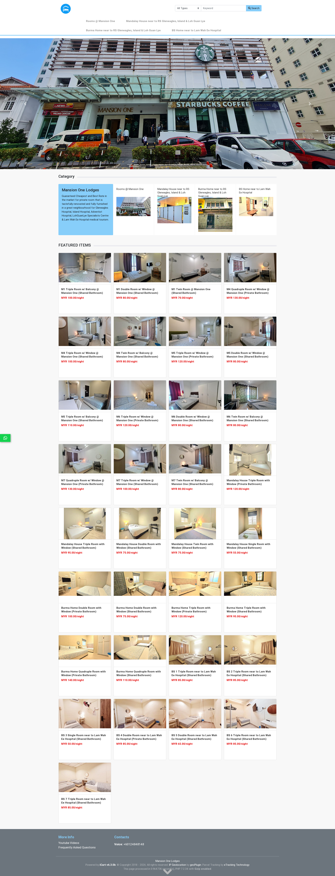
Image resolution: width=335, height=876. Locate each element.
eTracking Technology (236, 864)
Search (255, 8)
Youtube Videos (68, 843)
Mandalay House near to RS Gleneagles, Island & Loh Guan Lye (165, 21)
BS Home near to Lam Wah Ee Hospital (196, 30)
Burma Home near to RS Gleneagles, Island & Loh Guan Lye (123, 30)
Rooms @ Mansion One (100, 21)
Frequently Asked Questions (77, 847)
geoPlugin (195, 864)
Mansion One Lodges (167, 861)
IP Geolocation (177, 864)
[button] (25, 103)
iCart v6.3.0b (108, 864)
